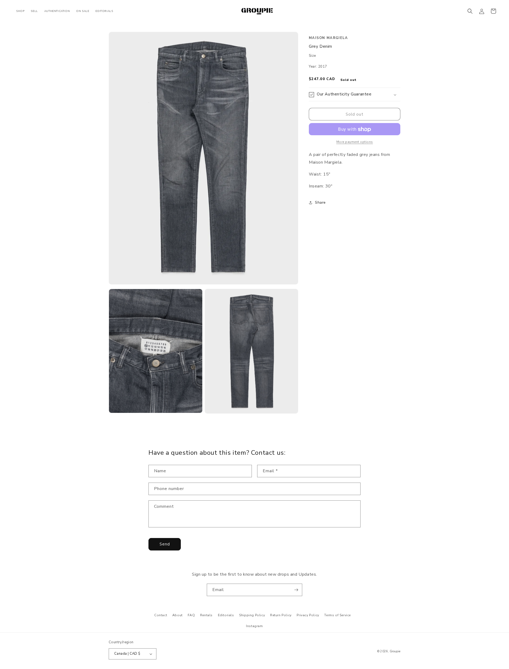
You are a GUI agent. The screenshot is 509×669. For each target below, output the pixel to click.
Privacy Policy (308, 615)
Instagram (254, 626)
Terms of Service (337, 615)
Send (165, 544)
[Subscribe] (296, 590)
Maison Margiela (328, 38)
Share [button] (320, 202)
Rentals (206, 615)
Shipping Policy (252, 615)
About (177, 615)
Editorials (226, 615)
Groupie (395, 651)
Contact (160, 615)
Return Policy (281, 615)
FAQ (191, 615)
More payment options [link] (354, 142)
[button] (470, 11)
